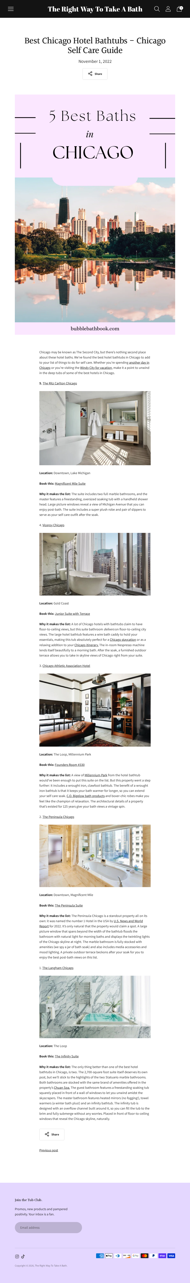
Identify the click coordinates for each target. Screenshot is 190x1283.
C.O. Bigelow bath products (86, 796)
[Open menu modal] (11, 9)
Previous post (48, 1150)
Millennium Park (96, 775)
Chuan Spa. (62, 1087)
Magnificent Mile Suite (70, 483)
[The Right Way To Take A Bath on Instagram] (17, 1257)
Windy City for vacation (96, 368)
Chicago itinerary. (86, 645)
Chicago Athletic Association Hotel (66, 666)
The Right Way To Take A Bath (51, 1265)
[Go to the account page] (168, 9)
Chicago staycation (123, 639)
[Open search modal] (157, 9)
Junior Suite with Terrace (72, 613)
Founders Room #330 (70, 765)
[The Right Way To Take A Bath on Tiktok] (23, 1257)
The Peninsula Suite (69, 905)
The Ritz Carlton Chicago (60, 383)
